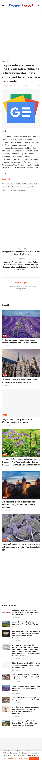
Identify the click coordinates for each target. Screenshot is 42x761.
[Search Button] (39, 5)
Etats (35, 184)
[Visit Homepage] (21, 6)
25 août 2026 (6, 385)
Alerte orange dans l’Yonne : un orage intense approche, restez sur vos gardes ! (26, 688)
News (8, 61)
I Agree (33, 758)
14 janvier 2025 (22, 86)
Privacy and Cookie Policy (18, 758)
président (31, 187)
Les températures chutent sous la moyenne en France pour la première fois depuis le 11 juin (21, 547)
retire (4, 190)
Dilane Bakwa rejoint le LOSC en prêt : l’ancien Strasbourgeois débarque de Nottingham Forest (26, 665)
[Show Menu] (3, 5)
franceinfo (6, 187)
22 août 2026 (6, 510)
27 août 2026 (6, 345)
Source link (6, 179)
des (30, 184)
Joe (13, 187)
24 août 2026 (6, 425)
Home (3, 61)
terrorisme (21, 190)
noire (24, 187)
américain (10, 184)
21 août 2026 (6, 553)
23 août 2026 (6, 468)
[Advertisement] (21, 35)
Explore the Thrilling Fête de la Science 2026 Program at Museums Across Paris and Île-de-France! (24, 723)
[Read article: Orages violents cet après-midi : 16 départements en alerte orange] (21, 403)
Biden (18, 184)
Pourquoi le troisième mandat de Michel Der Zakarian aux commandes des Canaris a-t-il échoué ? (25, 613)
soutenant (12, 190)
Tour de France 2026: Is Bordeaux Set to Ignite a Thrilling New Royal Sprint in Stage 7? (25, 677)
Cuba (24, 184)
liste (18, 187)
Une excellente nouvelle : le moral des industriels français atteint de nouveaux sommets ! (19, 504)
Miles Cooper (9, 86)
